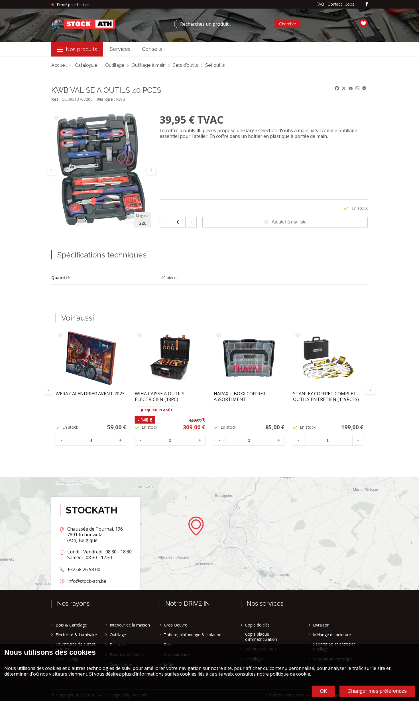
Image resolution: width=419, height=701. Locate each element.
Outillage (114, 65)
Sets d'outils (185, 65)
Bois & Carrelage (71, 625)
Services (120, 49)
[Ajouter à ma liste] (56, 118)
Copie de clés (257, 625)
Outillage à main (148, 65)
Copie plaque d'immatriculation (261, 637)
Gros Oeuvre (175, 625)
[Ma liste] (363, 24)
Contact (335, 4)
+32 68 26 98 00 (83, 569)
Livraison (321, 625)
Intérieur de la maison (130, 625)
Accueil (59, 65)
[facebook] (367, 4)
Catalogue (86, 65)
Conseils (152, 49)
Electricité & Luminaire (76, 634)
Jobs (349, 4)
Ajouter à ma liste (289, 221)
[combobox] (224, 24)
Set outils (215, 65)
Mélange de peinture (332, 634)
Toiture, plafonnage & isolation (192, 634)
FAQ (320, 4)
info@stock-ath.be (86, 581)
